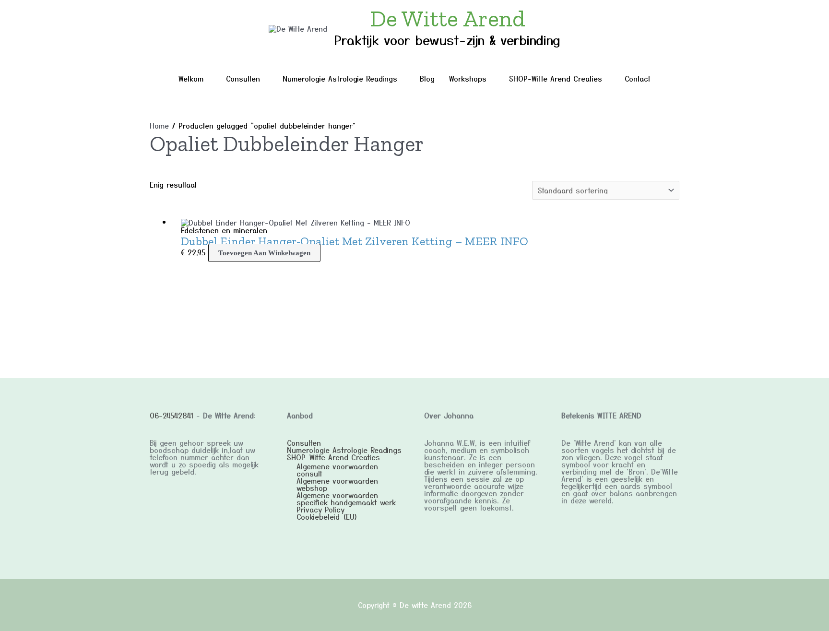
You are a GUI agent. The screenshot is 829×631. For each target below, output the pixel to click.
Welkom (190, 78)
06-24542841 (171, 415)
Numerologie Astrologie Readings (340, 78)
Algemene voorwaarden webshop (337, 484)
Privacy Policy (320, 509)
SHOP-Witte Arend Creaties (555, 78)
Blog (427, 78)
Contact (638, 78)
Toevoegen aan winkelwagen (264, 253)
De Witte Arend (447, 18)
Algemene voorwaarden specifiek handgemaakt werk (346, 498)
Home (159, 125)
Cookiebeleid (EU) (327, 517)
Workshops (467, 78)
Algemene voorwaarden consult (337, 469)
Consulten (243, 78)
